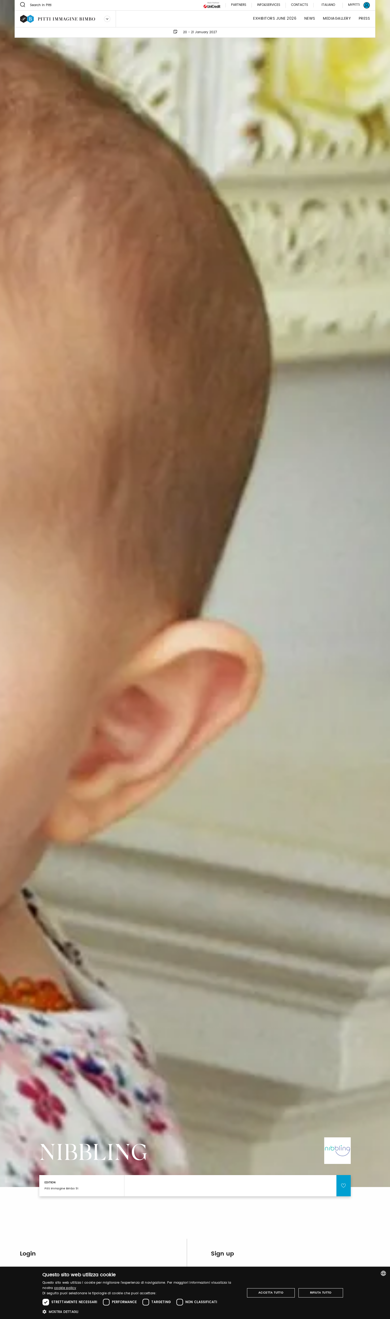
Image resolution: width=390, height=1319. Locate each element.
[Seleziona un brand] (107, 19)
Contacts (299, 5)
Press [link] (364, 19)
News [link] (309, 19)
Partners (238, 5)
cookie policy (65, 1288)
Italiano (328, 4)
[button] (140, 1311)
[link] (355, 5)
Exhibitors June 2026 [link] (274, 19)
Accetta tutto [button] (270, 1292)
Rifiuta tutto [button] (321, 1292)
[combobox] (383, 1273)
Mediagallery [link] (337, 19)
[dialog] (195, 1293)
